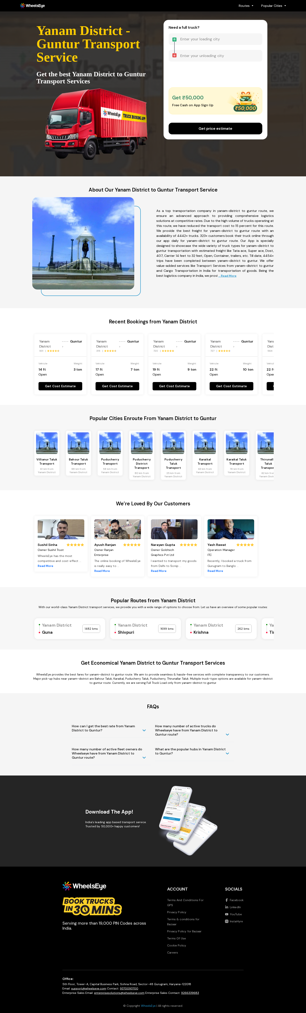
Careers (172, 952)
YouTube (236, 914)
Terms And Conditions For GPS (185, 902)
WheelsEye (148, 1006)
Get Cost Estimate (60, 386)
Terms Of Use (176, 938)
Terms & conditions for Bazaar (183, 921)
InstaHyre (236, 921)
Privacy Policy (176, 912)
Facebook (237, 900)
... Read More (227, 276)
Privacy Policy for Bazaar (184, 931)
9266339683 (190, 993)
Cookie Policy (176, 945)
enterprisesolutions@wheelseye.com (119, 993)
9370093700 (129, 988)
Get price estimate (215, 128)
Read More (45, 566)
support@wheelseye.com (88, 988)
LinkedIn (235, 907)
